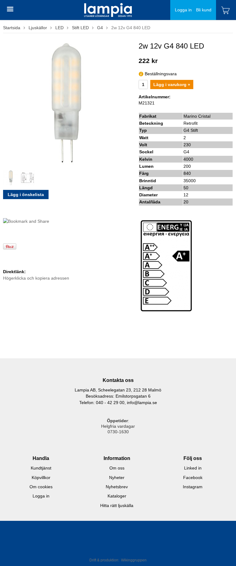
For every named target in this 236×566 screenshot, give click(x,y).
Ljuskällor (38, 27)
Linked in (193, 468)
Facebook (193, 477)
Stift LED (80, 27)
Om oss (116, 468)
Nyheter (116, 477)
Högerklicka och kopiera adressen (36, 278)
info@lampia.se (142, 402)
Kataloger (117, 495)
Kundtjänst (41, 468)
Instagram (193, 486)
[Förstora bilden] (66, 102)
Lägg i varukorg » (171, 84)
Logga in (183, 9)
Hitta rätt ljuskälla (116, 505)
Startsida (11, 27)
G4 (100, 27)
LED (59, 27)
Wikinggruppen (134, 560)
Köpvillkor (41, 477)
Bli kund (203, 9)
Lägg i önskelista (26, 194)
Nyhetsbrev (117, 486)
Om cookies (41, 486)
